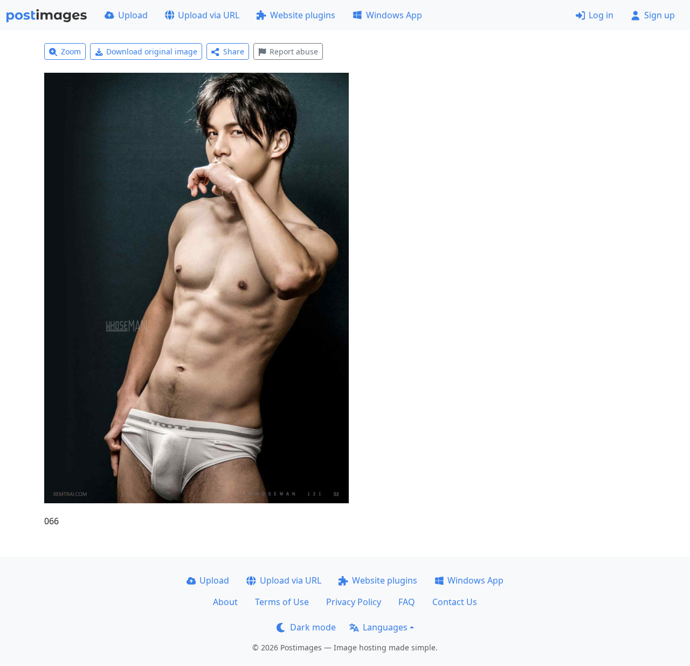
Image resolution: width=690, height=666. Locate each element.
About (225, 602)
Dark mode (313, 627)
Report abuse (294, 51)
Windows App (394, 15)
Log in (601, 15)
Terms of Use (282, 602)
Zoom (71, 51)
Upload (133, 15)
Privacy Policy (353, 602)
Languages (385, 627)
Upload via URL (208, 15)
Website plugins (302, 15)
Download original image (151, 51)
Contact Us (454, 602)
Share (233, 51)
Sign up (659, 15)
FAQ (406, 602)
